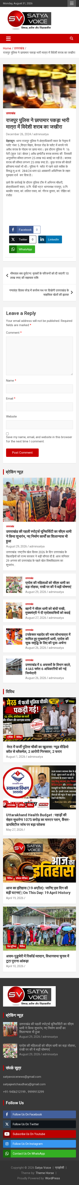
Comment (14, 332)
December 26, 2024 (18, 134)
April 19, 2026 (14, 898)
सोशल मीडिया (22, 878)
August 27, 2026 (35, 617)
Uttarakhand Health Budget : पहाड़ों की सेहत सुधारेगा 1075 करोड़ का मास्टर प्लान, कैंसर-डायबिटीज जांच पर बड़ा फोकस (38, 820)
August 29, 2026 (16, 546)
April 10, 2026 (14, 966)
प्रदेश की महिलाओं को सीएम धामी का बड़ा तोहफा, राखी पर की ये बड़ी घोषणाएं (48, 585)
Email (10, 398)
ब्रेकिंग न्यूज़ (14, 472)
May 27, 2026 (14, 829)
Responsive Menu (71, 3)
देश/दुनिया (11, 946)
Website (11, 416)
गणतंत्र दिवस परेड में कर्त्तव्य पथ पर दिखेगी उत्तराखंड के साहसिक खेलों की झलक (39, 293)
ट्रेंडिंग (10, 737)
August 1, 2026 (15, 756)
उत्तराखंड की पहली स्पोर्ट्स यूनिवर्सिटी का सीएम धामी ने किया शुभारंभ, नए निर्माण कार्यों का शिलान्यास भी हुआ (39, 536)
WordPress (52, 1178)
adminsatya (41, 134)
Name (11, 380)
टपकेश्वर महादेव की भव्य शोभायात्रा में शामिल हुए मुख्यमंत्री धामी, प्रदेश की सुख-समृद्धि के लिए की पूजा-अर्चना (47, 638)
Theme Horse (45, 1173)
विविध (10, 691)
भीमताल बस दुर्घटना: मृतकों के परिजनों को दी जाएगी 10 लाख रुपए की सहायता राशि (39, 276)
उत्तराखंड (10, 113)
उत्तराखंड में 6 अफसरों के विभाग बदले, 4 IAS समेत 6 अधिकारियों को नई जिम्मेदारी (48, 669)
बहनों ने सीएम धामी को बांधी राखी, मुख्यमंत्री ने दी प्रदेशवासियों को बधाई (47, 611)
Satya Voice (43, 1167)
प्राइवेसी (59, 1167)
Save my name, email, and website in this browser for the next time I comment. (39, 439)
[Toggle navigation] (8, 38)
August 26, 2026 (35, 647)
